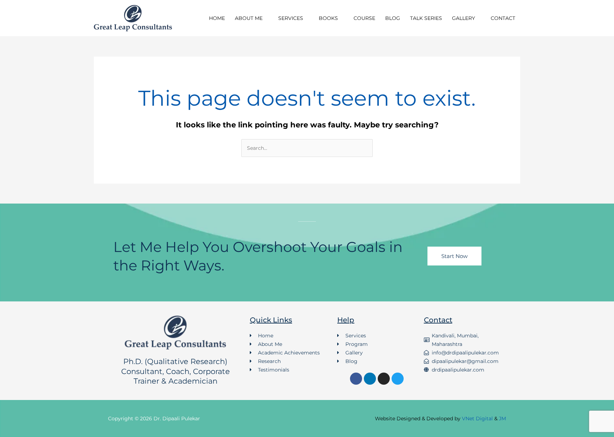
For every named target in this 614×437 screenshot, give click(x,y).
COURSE (364, 18)
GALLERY (463, 18)
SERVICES (290, 18)
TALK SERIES (426, 18)
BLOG (392, 18)
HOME (217, 18)
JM (502, 418)
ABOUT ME (249, 18)
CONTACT (503, 18)
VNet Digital (477, 418)
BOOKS (328, 18)
